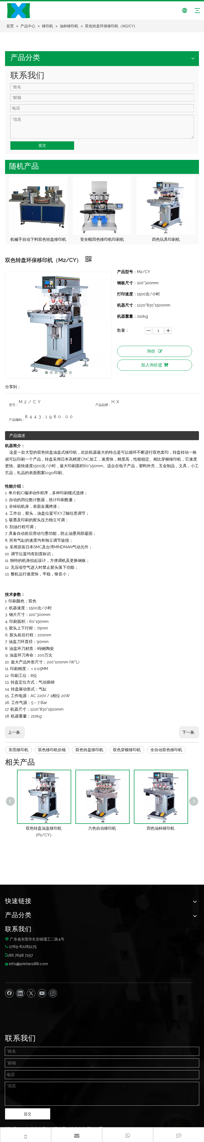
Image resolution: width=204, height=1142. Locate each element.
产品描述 (17, 435)
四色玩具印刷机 (102, 239)
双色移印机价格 (52, 749)
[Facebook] (9, 993)
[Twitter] (31, 993)
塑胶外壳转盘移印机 (166, 239)
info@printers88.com (28, 963)
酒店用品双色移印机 (160, 828)
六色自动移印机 (44, 828)
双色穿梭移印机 (127, 749)
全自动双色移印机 (166, 749)
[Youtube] (42, 993)
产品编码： (17, 420)
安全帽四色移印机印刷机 (38, 239)
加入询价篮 (151, 364)
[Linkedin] (20, 993)
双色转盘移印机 (89, 749)
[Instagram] (53, 993)
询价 (151, 351)
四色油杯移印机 (102, 828)
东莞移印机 (18, 749)
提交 (42, 145)
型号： (14, 405)
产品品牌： (103, 405)
